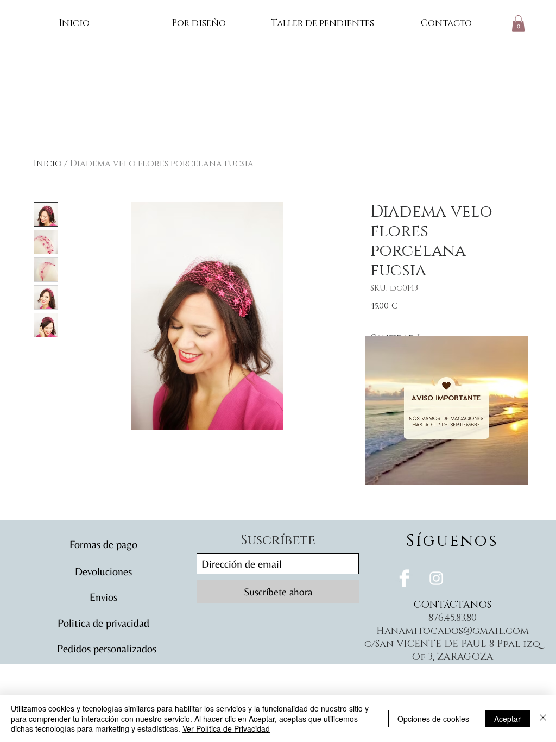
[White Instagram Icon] (436, 578)
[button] (518, 23)
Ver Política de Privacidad (226, 728)
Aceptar (507, 718)
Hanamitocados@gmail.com (452, 631)
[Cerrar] (542, 718)
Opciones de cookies (433, 718)
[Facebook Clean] (404, 578)
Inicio (48, 163)
